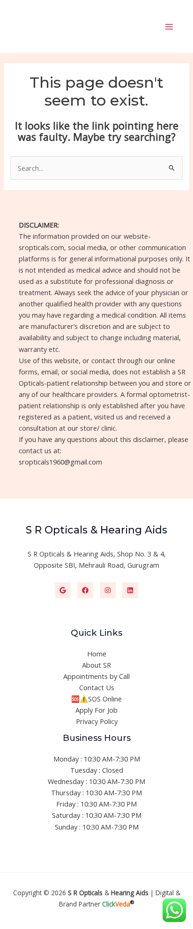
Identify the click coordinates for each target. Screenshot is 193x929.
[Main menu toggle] (169, 27)
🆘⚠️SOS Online (96, 698)
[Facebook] (85, 590)
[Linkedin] (130, 590)
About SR (96, 665)
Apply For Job (96, 710)
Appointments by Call (96, 676)
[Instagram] (108, 590)
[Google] (63, 590)
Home (96, 653)
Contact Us (96, 687)
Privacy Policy (97, 721)
